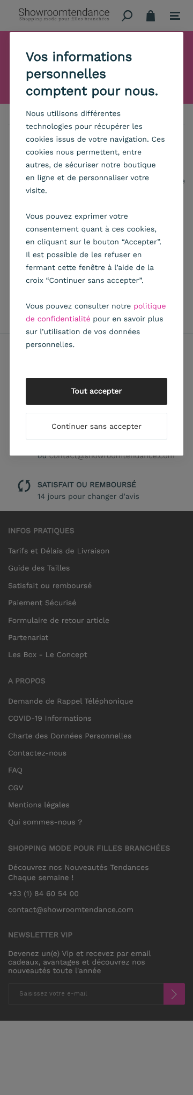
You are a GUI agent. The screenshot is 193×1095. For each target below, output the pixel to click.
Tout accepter (96, 391)
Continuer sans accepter (96, 426)
